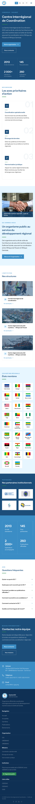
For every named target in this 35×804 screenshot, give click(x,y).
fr (16, 3)
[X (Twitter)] (21, 801)
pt (26, 3)
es (23, 3)
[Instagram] (16, 801)
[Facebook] (13, 801)
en (20, 3)
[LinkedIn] (19, 801)
